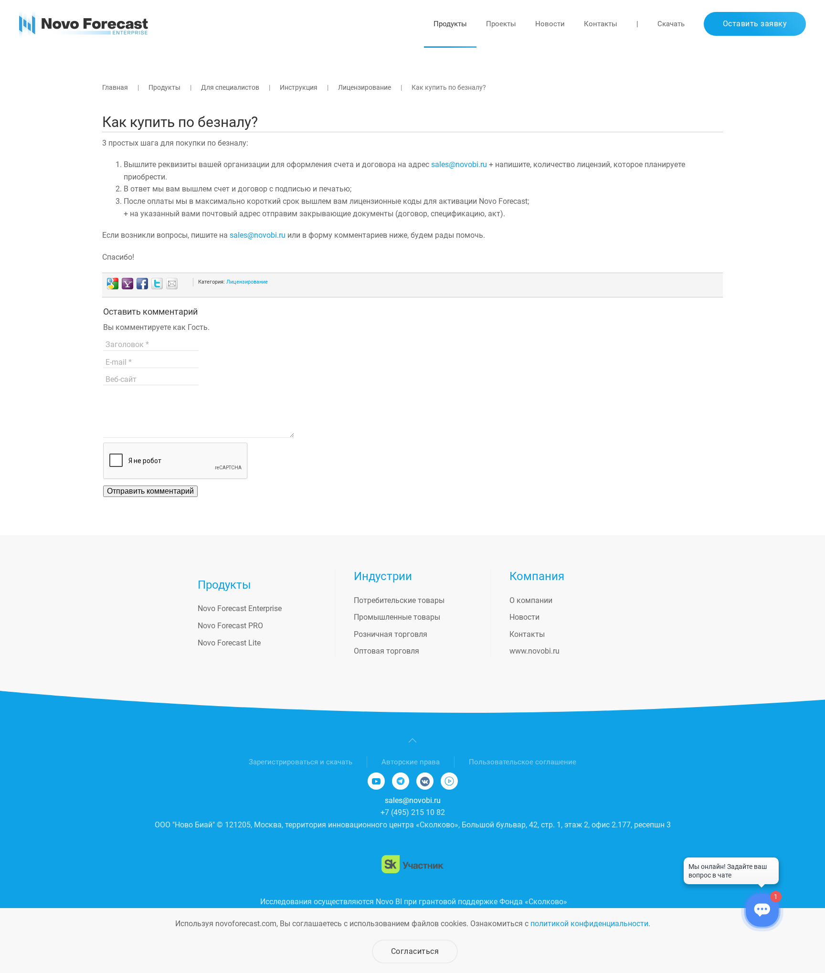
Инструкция (298, 87)
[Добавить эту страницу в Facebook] (142, 283)
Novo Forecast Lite (229, 642)
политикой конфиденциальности (589, 923)
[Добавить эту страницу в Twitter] (157, 283)
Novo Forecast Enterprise (240, 608)
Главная (115, 87)
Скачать (671, 24)
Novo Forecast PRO (230, 625)
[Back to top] (412, 740)
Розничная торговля (390, 634)
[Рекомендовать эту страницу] (172, 283)
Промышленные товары (397, 617)
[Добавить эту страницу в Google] (112, 283)
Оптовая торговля (386, 651)
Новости (550, 24)
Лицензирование (364, 87)
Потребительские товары (399, 600)
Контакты (600, 24)
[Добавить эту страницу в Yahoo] (127, 283)
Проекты (501, 24)
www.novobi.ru (534, 651)
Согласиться (415, 951)
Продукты (450, 24)
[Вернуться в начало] (83, 24)
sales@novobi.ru (459, 164)
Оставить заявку (755, 23)
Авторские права (410, 762)
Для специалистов (230, 87)
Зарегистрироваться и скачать (300, 762)
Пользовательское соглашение (522, 762)
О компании (530, 600)
